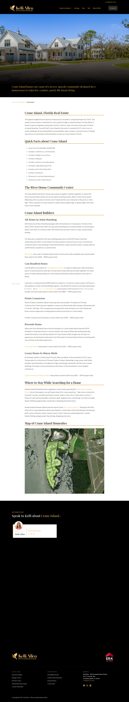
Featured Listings (17, 674)
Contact (113, 8)
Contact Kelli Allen (17, 686)
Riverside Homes (31, 346)
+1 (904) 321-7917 (88, 680)
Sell (89, 8)
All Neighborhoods (53, 674)
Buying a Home (16, 677)
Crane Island (51, 683)
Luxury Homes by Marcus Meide (37, 375)
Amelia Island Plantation (54, 677)
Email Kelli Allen (34, 531)
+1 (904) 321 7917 (110, 2)
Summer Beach (51, 680)
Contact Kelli (55, 525)
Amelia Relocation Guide (19, 683)
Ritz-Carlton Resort (71, 407)
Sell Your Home (16, 680)
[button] (65, 8)
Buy (83, 8)
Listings (76, 8)
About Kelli (96, 8)
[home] (21, 8)
